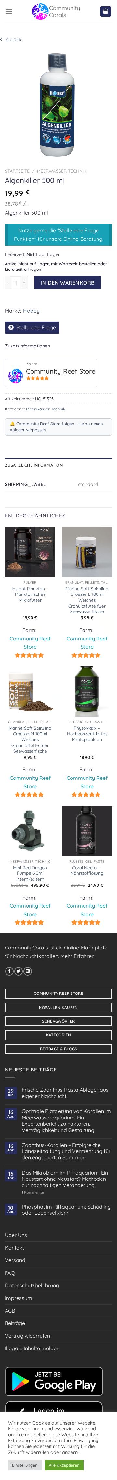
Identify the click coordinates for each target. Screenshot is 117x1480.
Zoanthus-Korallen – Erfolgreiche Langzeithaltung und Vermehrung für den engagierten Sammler (66, 1151)
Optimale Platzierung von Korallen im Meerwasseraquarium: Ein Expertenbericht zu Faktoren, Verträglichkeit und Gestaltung (66, 1120)
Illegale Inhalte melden (32, 1348)
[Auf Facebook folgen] (9, 971)
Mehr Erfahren (77, 956)
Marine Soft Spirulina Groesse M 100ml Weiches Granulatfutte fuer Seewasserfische (30, 739)
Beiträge (15, 1323)
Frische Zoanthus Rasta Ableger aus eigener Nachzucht (65, 1093)
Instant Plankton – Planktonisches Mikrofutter (30, 594)
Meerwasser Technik (61, 171)
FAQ (10, 1273)
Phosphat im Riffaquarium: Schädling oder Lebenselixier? (66, 1210)
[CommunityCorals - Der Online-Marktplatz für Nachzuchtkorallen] (56, 11)
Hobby (31, 310)
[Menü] (9, 11)
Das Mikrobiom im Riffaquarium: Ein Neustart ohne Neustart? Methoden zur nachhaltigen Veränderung (65, 1179)
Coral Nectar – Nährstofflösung (87, 870)
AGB (10, 1310)
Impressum (18, 1298)
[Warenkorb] (106, 11)
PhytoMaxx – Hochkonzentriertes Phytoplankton (87, 733)
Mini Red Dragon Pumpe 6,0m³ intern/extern (30, 873)
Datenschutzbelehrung (32, 1285)
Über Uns (16, 1235)
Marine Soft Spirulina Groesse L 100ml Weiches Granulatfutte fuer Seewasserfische (87, 600)
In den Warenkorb (68, 282)
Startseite (17, 171)
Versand (15, 1260)
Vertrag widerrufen (27, 1336)
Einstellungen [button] (25, 1465)
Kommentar (33, 1192)
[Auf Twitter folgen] (18, 971)
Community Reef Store (60, 371)
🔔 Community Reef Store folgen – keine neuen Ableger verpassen (56, 427)
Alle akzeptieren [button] (64, 1465)
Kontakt (14, 1247)
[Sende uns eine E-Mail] (27, 971)
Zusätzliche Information (34, 465)
